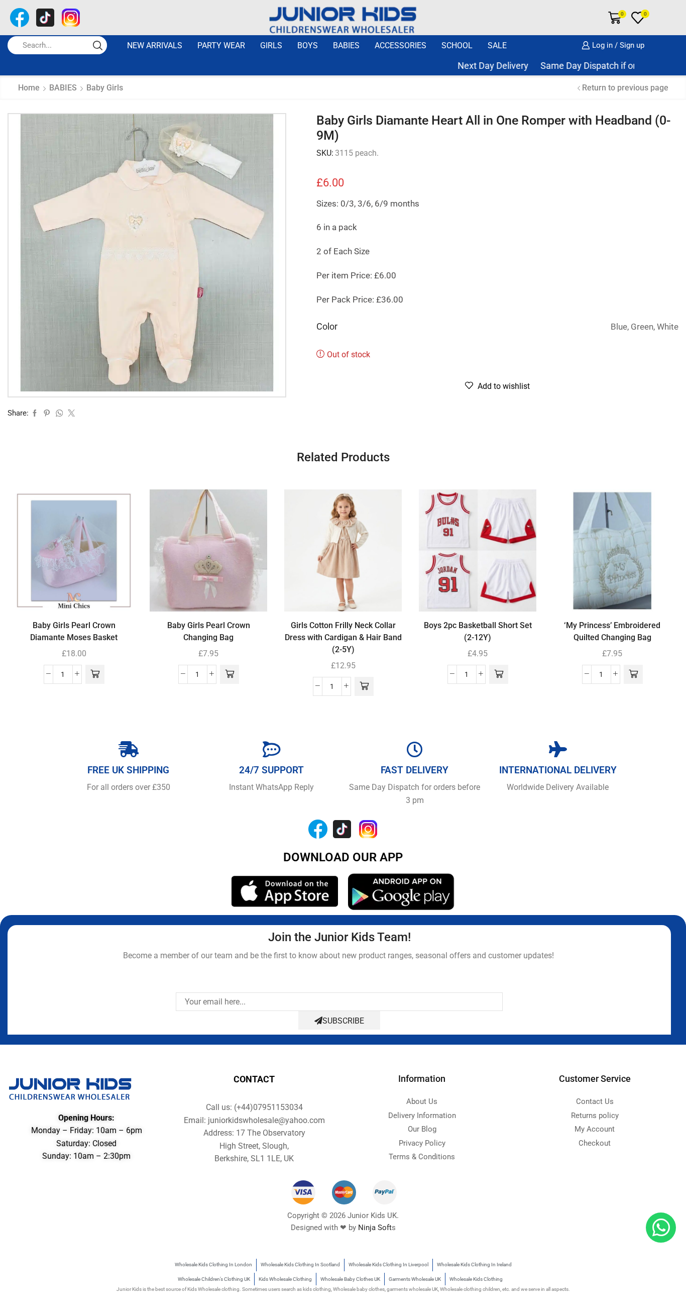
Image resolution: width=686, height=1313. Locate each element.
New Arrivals (154, 45)
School (457, 45)
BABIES (346, 45)
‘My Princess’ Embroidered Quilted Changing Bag (612, 631)
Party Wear (221, 45)
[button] (94, 674)
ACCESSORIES (400, 45)
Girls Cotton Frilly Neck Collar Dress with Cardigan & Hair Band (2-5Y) (343, 637)
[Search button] (98, 45)
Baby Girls (104, 87)
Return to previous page (625, 87)
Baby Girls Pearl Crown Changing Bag (208, 631)
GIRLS (271, 45)
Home (29, 87)
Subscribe (343, 1021)
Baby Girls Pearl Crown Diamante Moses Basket (74, 631)
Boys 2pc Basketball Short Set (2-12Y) (478, 631)
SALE (497, 45)
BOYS (307, 45)
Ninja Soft (375, 1227)
